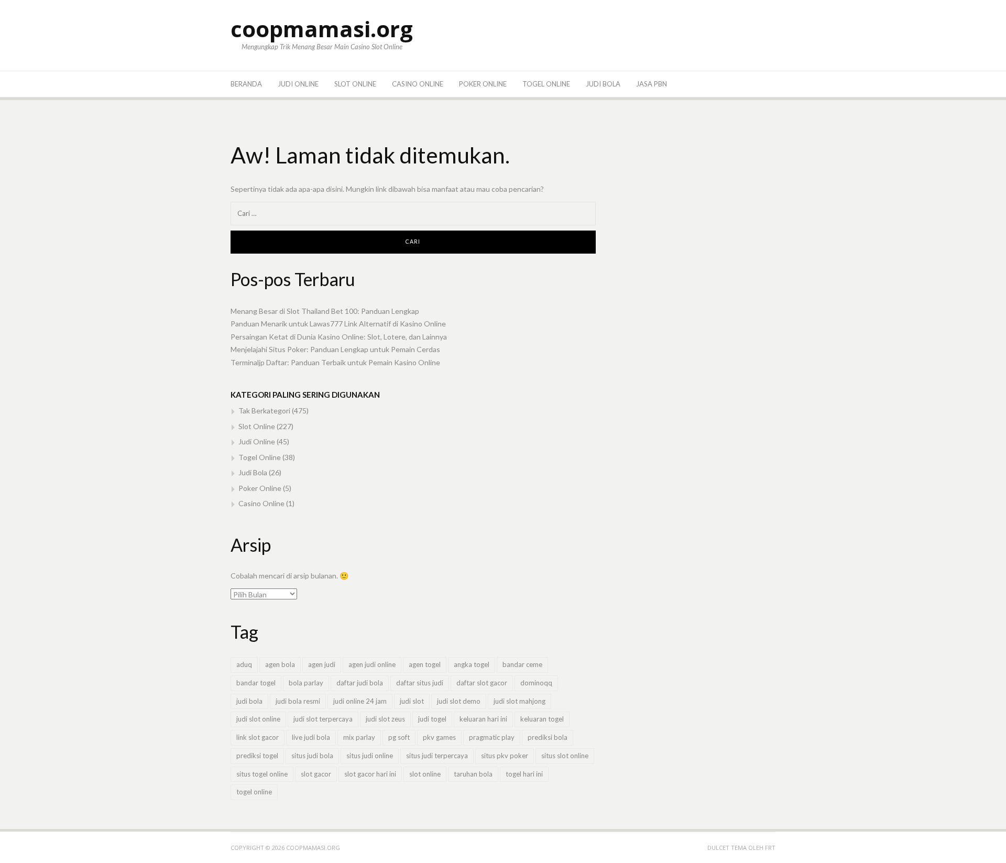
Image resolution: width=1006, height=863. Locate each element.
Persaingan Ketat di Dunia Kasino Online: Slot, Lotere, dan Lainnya (339, 336)
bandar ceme (522, 664)
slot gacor (316, 774)
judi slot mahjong (519, 701)
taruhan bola (473, 774)
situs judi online (369, 755)
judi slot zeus (385, 719)
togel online (254, 792)
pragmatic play (492, 737)
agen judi (321, 664)
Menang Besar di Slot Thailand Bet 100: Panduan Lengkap (325, 311)
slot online (425, 774)
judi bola (249, 701)
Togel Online (546, 84)
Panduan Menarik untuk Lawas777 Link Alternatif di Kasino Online (338, 323)
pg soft (399, 737)
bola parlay (306, 683)
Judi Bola (603, 84)
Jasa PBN (651, 84)
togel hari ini (524, 774)
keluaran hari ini (483, 719)
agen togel (425, 664)
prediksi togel (257, 755)
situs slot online (564, 755)
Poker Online (483, 84)
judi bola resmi (298, 701)
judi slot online (258, 719)
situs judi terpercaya (437, 755)
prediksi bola (547, 737)
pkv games (439, 737)
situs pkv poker (504, 755)
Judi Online (298, 84)
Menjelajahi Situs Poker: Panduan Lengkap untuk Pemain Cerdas (335, 349)
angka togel (471, 664)
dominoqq (536, 683)
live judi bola (311, 737)
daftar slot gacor (481, 683)
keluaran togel (542, 719)
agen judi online (372, 664)
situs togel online (262, 774)
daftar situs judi (419, 683)
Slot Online (355, 84)
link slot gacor (257, 737)
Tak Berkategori (264, 410)
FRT (770, 847)
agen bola (280, 664)
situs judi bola (312, 755)
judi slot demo (458, 701)
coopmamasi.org (322, 28)
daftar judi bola (359, 683)
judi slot (412, 701)
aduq (244, 664)
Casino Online (417, 84)
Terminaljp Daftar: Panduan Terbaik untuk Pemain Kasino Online (335, 362)
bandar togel (256, 683)
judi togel (432, 719)
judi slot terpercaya (323, 719)
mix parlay (359, 737)
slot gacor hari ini (370, 774)
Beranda (246, 84)
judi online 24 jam (360, 701)
